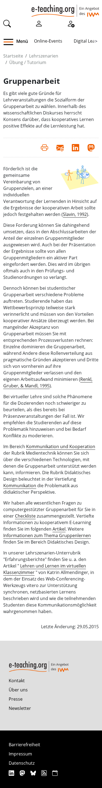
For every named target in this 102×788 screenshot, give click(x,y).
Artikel (59, 529)
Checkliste (25, 516)
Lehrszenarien (43, 56)
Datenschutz (22, 763)
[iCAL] (55, 773)
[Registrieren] (71, 23)
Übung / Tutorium (27, 62)
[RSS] (44, 773)
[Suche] (7, 23)
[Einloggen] (39, 23)
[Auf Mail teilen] (60, 147)
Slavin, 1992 (75, 214)
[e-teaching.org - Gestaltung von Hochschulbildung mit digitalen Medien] (65, 8)
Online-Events (48, 41)
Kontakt (17, 681)
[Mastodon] (23, 773)
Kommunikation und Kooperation (60, 446)
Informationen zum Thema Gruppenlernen (47, 535)
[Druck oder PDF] (44, 147)
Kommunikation (19, 486)
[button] (10, 42)
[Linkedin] (12, 773)
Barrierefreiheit (24, 745)
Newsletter (20, 708)
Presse (16, 699)
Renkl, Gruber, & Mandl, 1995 (47, 382)
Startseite (13, 56)
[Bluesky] (33, 773)
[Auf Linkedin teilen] (75, 147)
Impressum (20, 754)
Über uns (18, 690)
